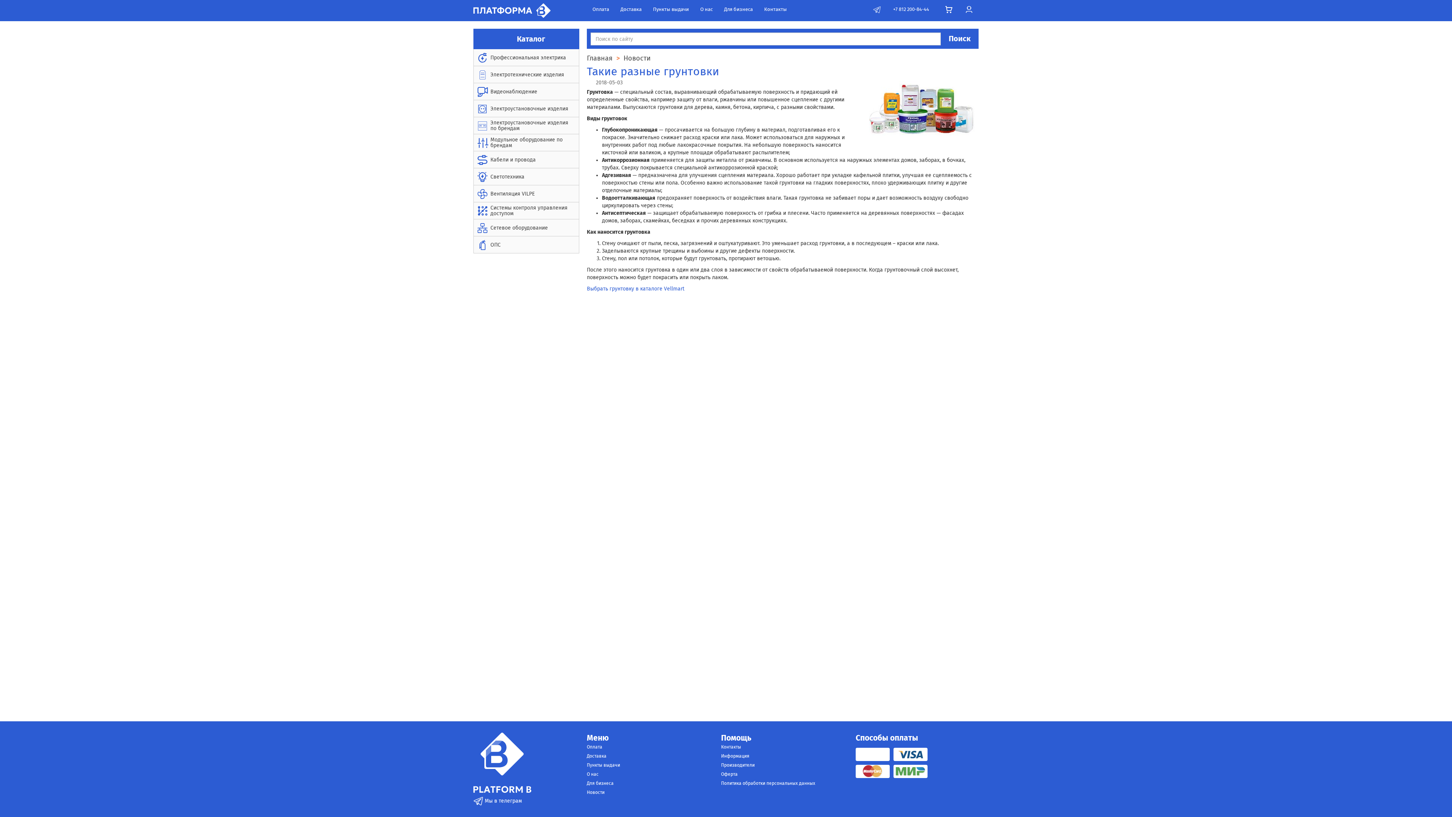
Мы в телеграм (502, 801)
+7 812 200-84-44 (911, 9)
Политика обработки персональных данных (768, 783)
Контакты (775, 9)
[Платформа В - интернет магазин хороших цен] (512, 10)
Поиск (960, 38)
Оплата (601, 9)
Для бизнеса (738, 9)
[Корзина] (949, 9)
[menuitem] (526, 57)
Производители (738, 765)
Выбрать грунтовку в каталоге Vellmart (635, 289)
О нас (706, 9)
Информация (735, 756)
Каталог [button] (530, 38)
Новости (596, 792)
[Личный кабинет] (969, 9)
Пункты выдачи (671, 9)
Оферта (729, 774)
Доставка (631, 9)
